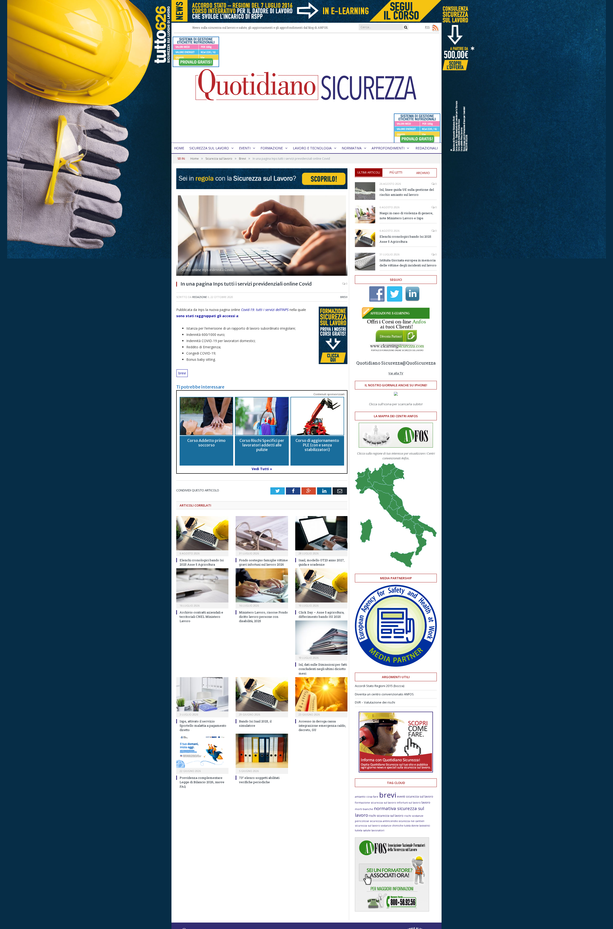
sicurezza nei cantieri (411, 821)
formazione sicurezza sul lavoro (375, 802)
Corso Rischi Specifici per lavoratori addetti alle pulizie (261, 445)
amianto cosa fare (366, 796)
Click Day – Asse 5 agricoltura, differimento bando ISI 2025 (321, 614)
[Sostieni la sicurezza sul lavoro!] (396, 771)
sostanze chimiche (392, 825)
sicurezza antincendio (384, 821)
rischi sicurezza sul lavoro (386, 816)
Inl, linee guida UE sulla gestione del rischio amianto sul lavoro (407, 192)
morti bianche (364, 809)
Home (179, 148)
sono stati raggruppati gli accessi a (207, 316)
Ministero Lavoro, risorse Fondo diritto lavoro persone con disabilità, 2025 (263, 616)
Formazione (272, 148)
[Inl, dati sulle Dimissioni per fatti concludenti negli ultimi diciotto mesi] (321, 637)
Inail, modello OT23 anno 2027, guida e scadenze (322, 562)
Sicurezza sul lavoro (209, 148)
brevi (182, 373)
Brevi (343, 297)
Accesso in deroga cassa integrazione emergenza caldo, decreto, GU (322, 725)
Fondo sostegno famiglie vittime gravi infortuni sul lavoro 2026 (263, 562)
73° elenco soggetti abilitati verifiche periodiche (259, 780)
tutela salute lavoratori (369, 830)
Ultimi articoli (368, 172)
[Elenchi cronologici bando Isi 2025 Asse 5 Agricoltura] (202, 533)
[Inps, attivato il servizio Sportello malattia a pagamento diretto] (202, 694)
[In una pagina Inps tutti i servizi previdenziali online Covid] (261, 236)
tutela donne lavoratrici (417, 825)
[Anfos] (392, 910)
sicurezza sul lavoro (367, 825)
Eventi (244, 148)
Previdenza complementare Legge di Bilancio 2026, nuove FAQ (202, 782)
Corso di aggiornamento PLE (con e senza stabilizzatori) (317, 445)
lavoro (425, 802)
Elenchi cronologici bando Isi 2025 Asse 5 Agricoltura (202, 562)
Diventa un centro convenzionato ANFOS (384, 694)
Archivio (423, 173)
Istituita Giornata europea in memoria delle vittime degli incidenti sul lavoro (408, 262)
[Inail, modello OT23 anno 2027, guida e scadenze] (321, 533)
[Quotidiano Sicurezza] (306, 88)
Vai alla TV (395, 373)
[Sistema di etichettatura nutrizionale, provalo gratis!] (196, 65)
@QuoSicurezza (419, 363)
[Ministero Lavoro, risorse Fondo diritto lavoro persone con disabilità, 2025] (262, 585)
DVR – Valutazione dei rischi (375, 702)
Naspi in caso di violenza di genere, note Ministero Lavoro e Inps (406, 215)
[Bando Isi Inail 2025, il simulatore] (262, 694)
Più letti (396, 172)
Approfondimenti (388, 148)
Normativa (352, 148)
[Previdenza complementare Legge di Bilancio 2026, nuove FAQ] (202, 751)
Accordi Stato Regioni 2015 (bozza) (379, 686)
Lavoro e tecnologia (312, 148)
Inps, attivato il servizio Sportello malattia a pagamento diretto (203, 725)
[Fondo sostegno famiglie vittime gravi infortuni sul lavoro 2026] (262, 533)
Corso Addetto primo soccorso (206, 442)
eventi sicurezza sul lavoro (415, 796)
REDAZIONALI (426, 148)
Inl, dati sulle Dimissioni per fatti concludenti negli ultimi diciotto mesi (323, 668)
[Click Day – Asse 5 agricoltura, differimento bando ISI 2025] (321, 585)
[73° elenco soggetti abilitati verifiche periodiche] (262, 751)
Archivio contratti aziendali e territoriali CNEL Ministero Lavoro (201, 616)
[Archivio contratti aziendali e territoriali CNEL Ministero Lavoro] (202, 585)
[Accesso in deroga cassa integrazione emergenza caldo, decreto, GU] (321, 694)
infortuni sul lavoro (409, 802)
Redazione (199, 297)
